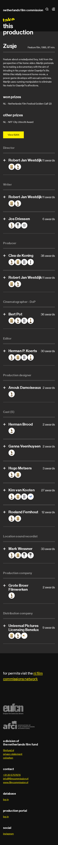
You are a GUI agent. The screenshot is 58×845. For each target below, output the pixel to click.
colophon (8, 757)
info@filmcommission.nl (15, 778)
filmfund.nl (8, 750)
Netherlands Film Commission (23, 10)
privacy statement (12, 754)
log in (6, 799)
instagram (8, 833)
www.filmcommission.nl (15, 782)
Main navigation (52, 9)
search (48, 9)
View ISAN (13, 134)
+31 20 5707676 (12, 774)
